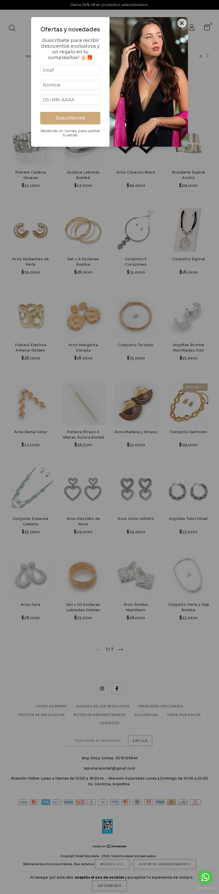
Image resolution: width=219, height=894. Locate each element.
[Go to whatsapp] (205, 877)
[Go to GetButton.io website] (205, 888)
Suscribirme (70, 118)
